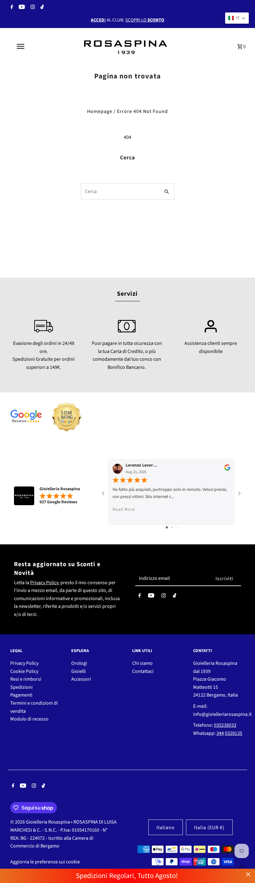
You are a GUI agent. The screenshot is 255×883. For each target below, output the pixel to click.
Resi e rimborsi (25, 679)
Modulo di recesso (29, 719)
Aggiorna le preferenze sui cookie (45, 861)
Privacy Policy (44, 582)
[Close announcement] (248, 874)
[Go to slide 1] (167, 527)
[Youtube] (21, 8)
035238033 (225, 725)
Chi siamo (142, 663)
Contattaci (143, 671)
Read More (124, 509)
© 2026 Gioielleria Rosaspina (40, 822)
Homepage (99, 111)
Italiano (165, 827)
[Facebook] (11, 8)
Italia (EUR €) (209, 827)
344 (220, 733)
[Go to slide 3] (176, 527)
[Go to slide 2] (172, 527)
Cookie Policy (24, 671)
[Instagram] (32, 8)
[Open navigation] (33, 46)
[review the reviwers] (227, 469)
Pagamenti (21, 695)
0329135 (233, 733)
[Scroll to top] (242, 867)
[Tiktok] (41, 8)
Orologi (79, 663)
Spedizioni (21, 687)
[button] (237, 18)
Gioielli (78, 671)
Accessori (81, 679)
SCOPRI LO (144, 20)
